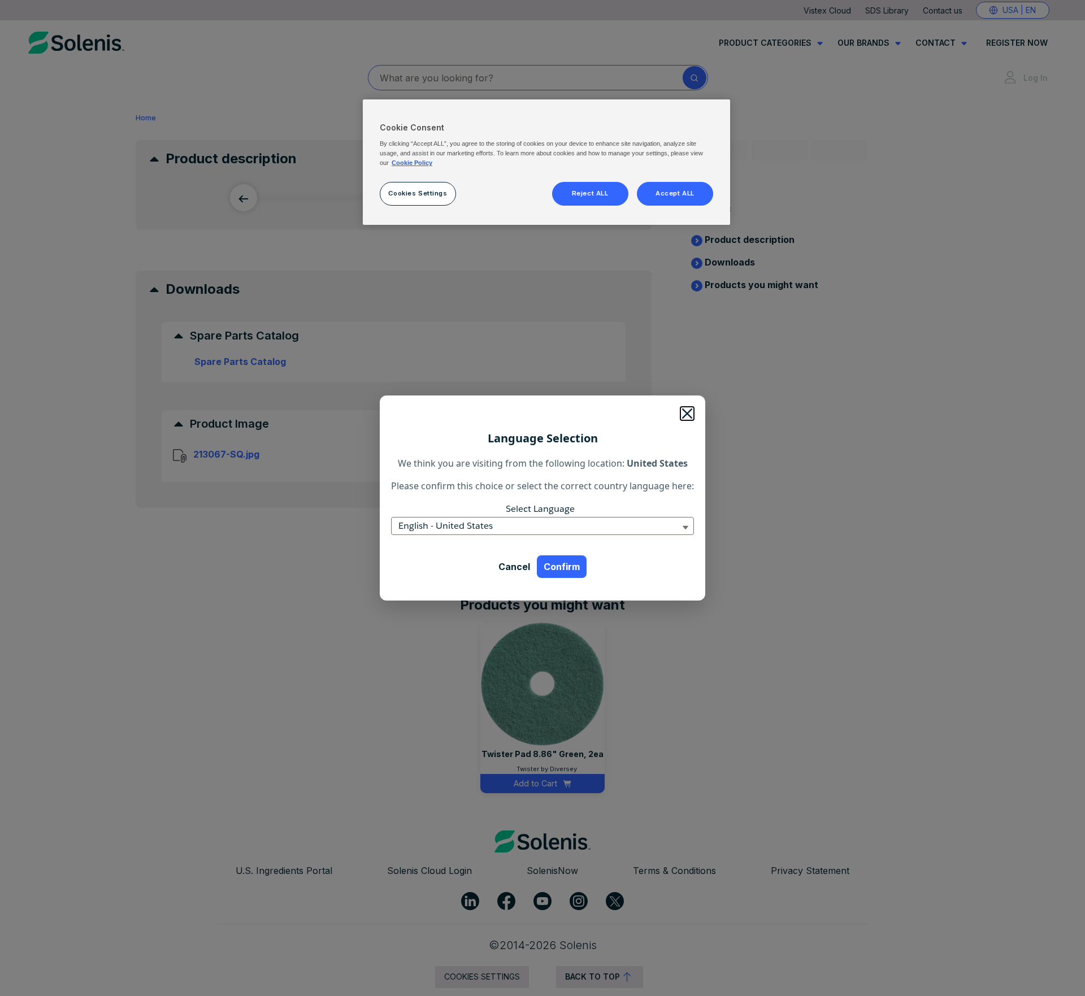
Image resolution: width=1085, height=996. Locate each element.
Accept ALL (675, 193)
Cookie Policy (412, 162)
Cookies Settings (417, 193)
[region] (546, 162)
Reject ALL (590, 193)
